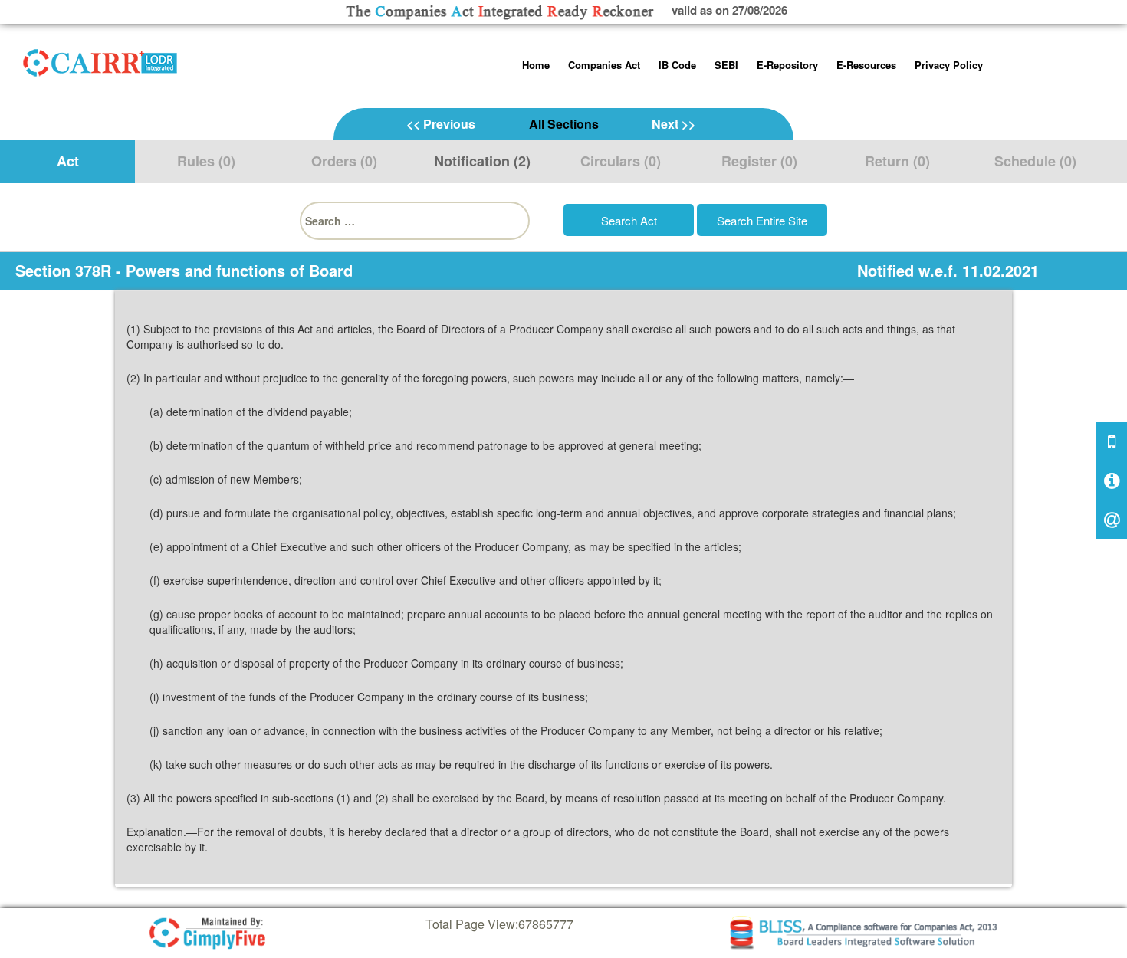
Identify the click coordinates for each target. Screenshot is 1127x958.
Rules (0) (206, 161)
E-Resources (866, 64)
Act (68, 161)
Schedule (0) (1035, 161)
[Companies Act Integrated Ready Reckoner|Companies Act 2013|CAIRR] (100, 59)
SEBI (726, 64)
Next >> (673, 124)
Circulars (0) (620, 161)
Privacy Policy (949, 64)
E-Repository (787, 64)
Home (536, 64)
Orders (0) (344, 161)
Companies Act (604, 64)
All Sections (564, 124)
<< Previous (440, 124)
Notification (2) (482, 161)
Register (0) (759, 161)
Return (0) (897, 161)
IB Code (677, 64)
